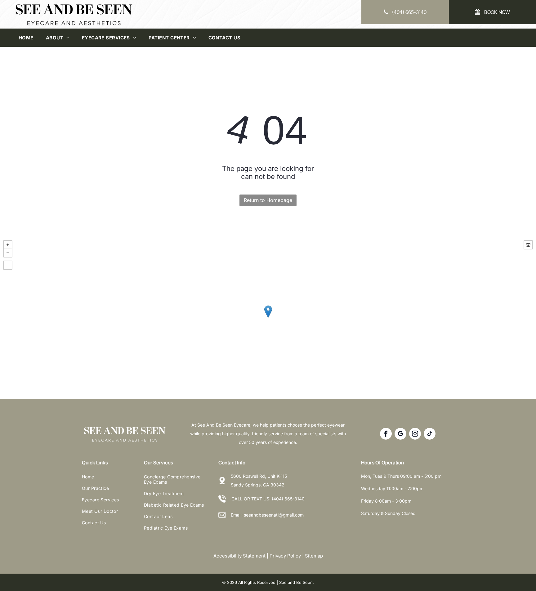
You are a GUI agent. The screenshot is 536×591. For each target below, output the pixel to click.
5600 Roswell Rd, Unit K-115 (259, 476)
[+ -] (268, 318)
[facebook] (386, 434)
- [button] (8, 253)
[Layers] (528, 245)
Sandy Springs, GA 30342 (257, 484)
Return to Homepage (268, 200)
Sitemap (314, 556)
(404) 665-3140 (288, 498)
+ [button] (8, 245)
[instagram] (415, 434)
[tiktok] (430, 434)
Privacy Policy (285, 556)
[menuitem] (26, 38)
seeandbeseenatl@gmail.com (274, 514)
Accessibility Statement (239, 556)
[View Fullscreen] (8, 265)
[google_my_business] (400, 434)
